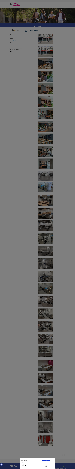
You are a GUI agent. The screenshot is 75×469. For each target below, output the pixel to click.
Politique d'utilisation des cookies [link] (45, 466)
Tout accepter (46, 460)
